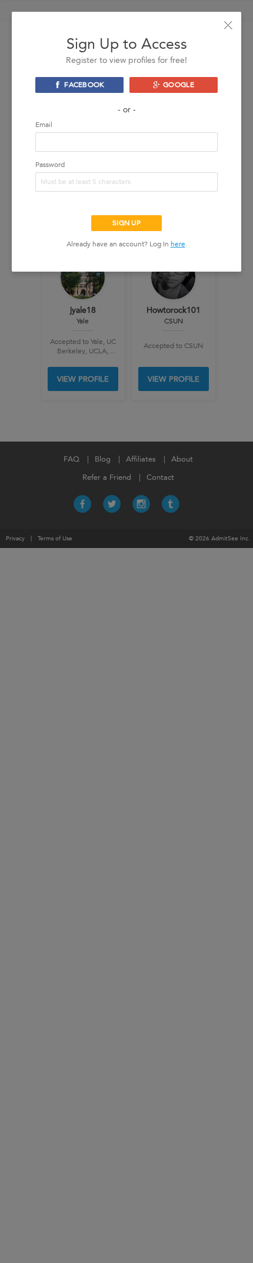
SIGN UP (126, 223)
